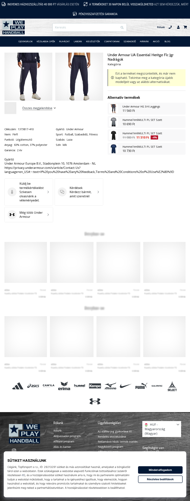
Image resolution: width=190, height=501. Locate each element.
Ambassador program (67, 436)
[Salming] (156, 386)
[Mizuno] (110, 386)
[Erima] (64, 386)
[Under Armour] (95, 401)
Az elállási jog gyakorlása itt (115, 431)
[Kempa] (95, 386)
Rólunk (161, 27)
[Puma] (141, 386)
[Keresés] (122, 27)
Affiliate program (63, 441)
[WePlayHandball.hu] (28, 434)
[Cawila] (48, 386)
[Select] (172, 386)
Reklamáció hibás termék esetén (117, 441)
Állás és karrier (62, 447)
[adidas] (17, 386)
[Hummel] (79, 386)
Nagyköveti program (110, 446)
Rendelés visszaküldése (112, 436)
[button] (115, 27)
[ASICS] (33, 386)
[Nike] (126, 386)
